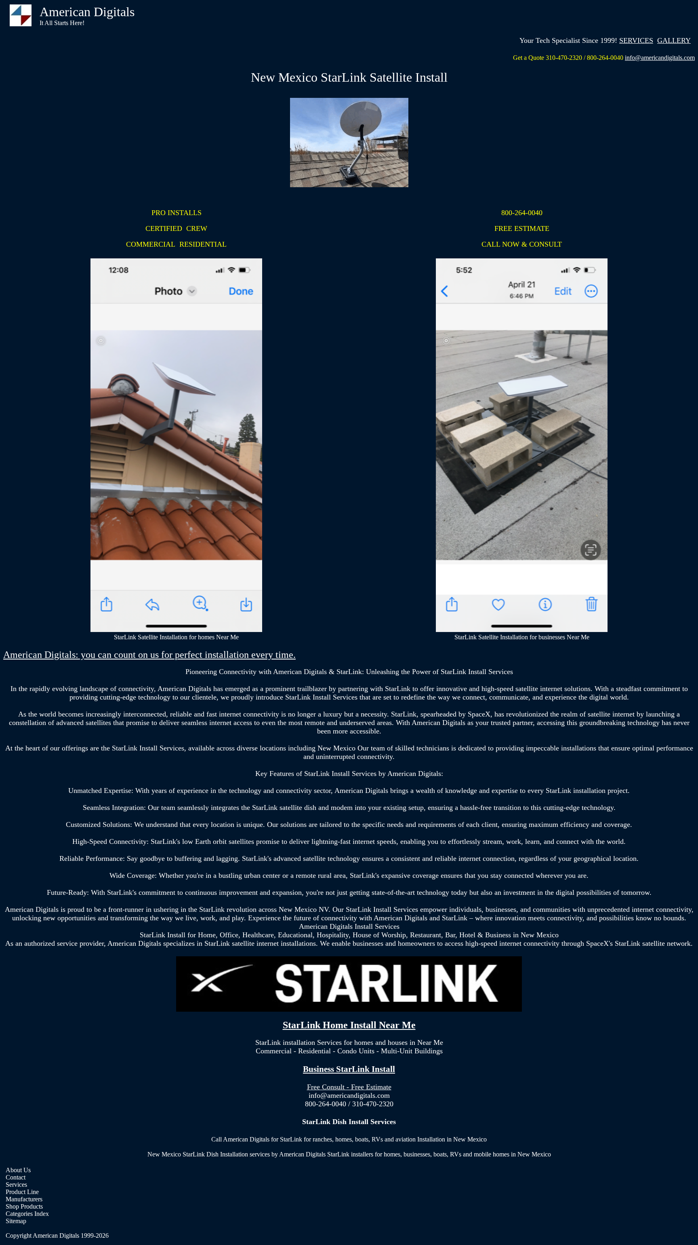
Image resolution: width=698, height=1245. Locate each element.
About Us (18, 1170)
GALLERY (674, 40)
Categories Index (27, 1213)
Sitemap (16, 1221)
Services (16, 1184)
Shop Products (24, 1206)
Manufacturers (24, 1199)
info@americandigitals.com (660, 57)
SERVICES (636, 40)
